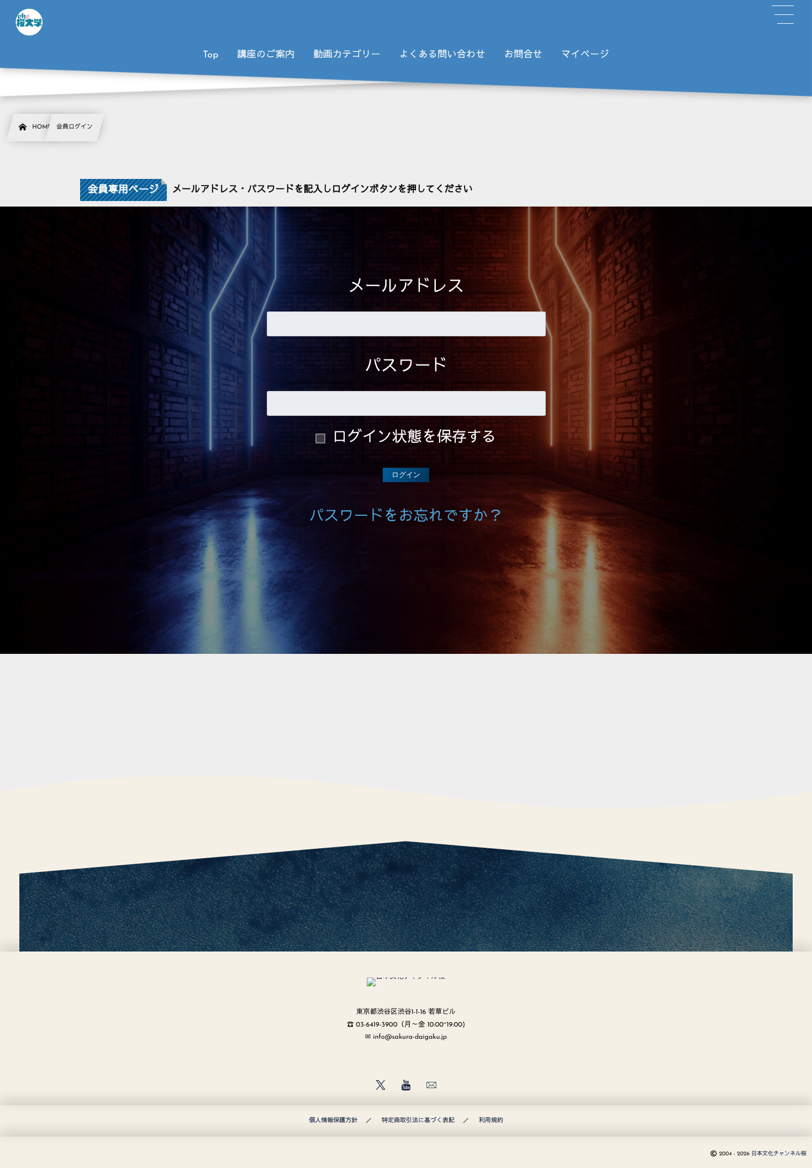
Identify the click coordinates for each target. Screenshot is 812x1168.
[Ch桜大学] (29, 22)
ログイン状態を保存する (415, 438)
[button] (783, 15)
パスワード (406, 367)
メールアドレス (406, 287)
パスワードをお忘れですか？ (406, 517)
